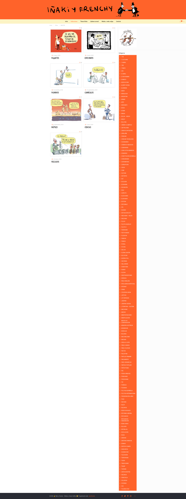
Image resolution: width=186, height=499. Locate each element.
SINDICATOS (124, 449)
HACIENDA (124, 261)
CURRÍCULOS (89, 92)
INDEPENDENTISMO (126, 275)
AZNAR (123, 110)
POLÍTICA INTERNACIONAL (128, 393)
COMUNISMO (124, 147)
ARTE (122, 102)
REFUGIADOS (124, 416)
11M (122, 56)
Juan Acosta (91, 496)
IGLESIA (123, 272)
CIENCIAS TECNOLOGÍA (127, 139)
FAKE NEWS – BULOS (126, 215)
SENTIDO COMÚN (125, 446)
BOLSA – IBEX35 (125, 116)
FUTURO (123, 247)
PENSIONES (124, 376)
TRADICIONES (125, 463)
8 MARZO (123, 79)
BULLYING (123, 122)
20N (122, 71)
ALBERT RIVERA (125, 85)
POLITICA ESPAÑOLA (126, 390)
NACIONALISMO (125, 336)
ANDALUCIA (124, 93)
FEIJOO (123, 221)
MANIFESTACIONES (126, 315)
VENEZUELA (124, 477)
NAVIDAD (123, 339)
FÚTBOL (123, 244)
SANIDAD (123, 438)
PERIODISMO (124, 379)
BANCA (123, 113)
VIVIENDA (123, 483)
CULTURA (123, 173)
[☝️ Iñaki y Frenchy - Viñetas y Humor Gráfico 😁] (93, 9)
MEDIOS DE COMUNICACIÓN (125, 321)
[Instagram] (130, 496)
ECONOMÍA (124, 184)
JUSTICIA (123, 295)
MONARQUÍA (124, 328)
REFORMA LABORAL (126, 413)
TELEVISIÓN (124, 455)
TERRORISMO (124, 457)
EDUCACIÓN (124, 187)
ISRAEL (123, 289)
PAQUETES (55, 58)
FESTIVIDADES (125, 232)
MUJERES (123, 334)
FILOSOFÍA (124, 235)
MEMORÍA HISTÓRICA (127, 325)
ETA (122, 207)
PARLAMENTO (125, 359)
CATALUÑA (124, 133)
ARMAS (123, 99)
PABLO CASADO (125, 345)
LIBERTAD (123, 301)
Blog (56, 25)
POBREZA (123, 385)
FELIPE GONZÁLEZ (126, 224)
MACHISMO (124, 309)
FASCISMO (124, 218)
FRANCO (123, 241)
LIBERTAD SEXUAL (126, 303)
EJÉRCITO (123, 193)
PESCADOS (55, 161)
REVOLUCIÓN (124, 432)
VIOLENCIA (124, 480)
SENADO (123, 443)
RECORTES (124, 407)
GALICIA (123, 249)
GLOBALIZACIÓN (125, 252)
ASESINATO (124, 105)
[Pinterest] (128, 496)
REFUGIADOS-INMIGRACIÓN (125, 420)
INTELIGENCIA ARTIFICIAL (128, 283)
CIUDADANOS (124, 142)
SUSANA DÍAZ (125, 452)
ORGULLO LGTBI (125, 342)
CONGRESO (124, 153)
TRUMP (123, 466)
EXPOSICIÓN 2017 (126, 213)
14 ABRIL (123, 62)
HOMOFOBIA (124, 266)
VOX (122, 486)
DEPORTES (124, 176)
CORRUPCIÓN (124, 164)
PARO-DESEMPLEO (126, 362)
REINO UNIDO (124, 423)
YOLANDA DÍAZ (125, 489)
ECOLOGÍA (124, 181)
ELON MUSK (124, 198)
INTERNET (124, 286)
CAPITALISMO (125, 127)
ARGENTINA (124, 96)
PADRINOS (55, 92)
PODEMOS (124, 387)
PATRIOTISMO (125, 368)
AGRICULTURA (125, 82)
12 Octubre (124, 59)
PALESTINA (124, 353)
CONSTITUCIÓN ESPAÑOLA (128, 156)
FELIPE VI (123, 227)
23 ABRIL (123, 74)
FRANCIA (123, 238)
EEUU (122, 190)
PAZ (122, 370)
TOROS (123, 460)
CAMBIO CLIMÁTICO (126, 125)
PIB (122, 382)
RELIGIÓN (123, 426)
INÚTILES (55, 127)
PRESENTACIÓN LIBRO (127, 396)
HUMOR (123, 269)
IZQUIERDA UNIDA (126, 292)
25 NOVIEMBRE (125, 76)
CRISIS (123, 167)
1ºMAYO (123, 68)
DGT (122, 179)
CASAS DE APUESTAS (127, 130)
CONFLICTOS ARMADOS (127, 150)
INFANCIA (123, 278)
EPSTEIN (123, 201)
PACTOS (123, 351)
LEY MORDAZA (125, 298)
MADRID (123, 312)
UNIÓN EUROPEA (125, 472)
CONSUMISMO (125, 159)
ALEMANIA (124, 88)
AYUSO (123, 108)
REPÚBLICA (124, 429)
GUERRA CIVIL (125, 258)
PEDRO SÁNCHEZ (125, 373)
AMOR (123, 91)
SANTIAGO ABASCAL (126, 440)
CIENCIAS (88, 127)
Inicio (51, 25)
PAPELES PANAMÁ (126, 356)
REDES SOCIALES (125, 410)
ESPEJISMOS (89, 58)
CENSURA (123, 136)
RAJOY (123, 405)
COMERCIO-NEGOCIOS (127, 144)
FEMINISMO (124, 230)
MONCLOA (124, 331)
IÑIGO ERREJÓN (125, 281)
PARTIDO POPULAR (126, 365)
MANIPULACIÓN (125, 318)
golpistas (124, 255)
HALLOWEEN (124, 264)
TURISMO (123, 469)
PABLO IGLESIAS (125, 348)
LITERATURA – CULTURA (127, 306)
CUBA (122, 170)
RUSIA (123, 435)
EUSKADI (123, 210)
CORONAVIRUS (125, 161)
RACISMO (123, 402)
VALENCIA (124, 474)
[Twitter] (125, 496)
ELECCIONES (124, 196)
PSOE (122, 399)
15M (122, 65)
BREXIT (123, 119)
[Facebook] (122, 496)
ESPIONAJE (124, 204)
